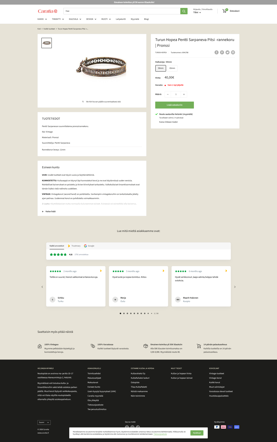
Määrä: (158, 94)
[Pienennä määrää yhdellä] (168, 94)
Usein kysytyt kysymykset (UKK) (102, 391)
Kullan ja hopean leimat (181, 378)
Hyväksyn (197, 433)
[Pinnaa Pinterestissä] (222, 52)
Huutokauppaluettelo (219, 395)
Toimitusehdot (94, 373)
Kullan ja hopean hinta (181, 373)
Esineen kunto (94, 386)
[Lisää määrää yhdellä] (184, 94)
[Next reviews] (234, 287)
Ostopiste (135, 382)
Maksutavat (93, 382)
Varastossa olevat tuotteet (221, 391)
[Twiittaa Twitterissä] (227, 52)
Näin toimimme (138, 395)
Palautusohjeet (94, 378)
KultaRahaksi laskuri (140, 378)
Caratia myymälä (95, 395)
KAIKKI (41, 19)
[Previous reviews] (42, 287)
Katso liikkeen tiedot (168, 122)
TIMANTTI (56, 19)
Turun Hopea (161, 52)
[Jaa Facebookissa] (217, 52)
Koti (39, 29)
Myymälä (135, 19)
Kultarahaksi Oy (138, 373)
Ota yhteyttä (93, 400)
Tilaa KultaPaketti (139, 386)
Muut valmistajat (216, 386)
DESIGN (89, 19)
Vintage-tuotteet (216, 373)
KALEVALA (73, 19)
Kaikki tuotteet (49, 29)
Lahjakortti (121, 19)
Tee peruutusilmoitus (97, 409)
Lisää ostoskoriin (174, 104)
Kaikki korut (214, 382)
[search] (121, 11)
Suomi (41, 422)
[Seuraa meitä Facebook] (127, 427)
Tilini (196, 12)
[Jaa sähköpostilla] (233, 52)
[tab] (120, 313)
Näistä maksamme (139, 391)
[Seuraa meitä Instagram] (132, 427)
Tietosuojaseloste (95, 404)
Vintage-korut (215, 378)
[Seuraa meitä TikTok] (138, 427)
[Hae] (184, 11)
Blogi (146, 19)
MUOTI (104, 19)
